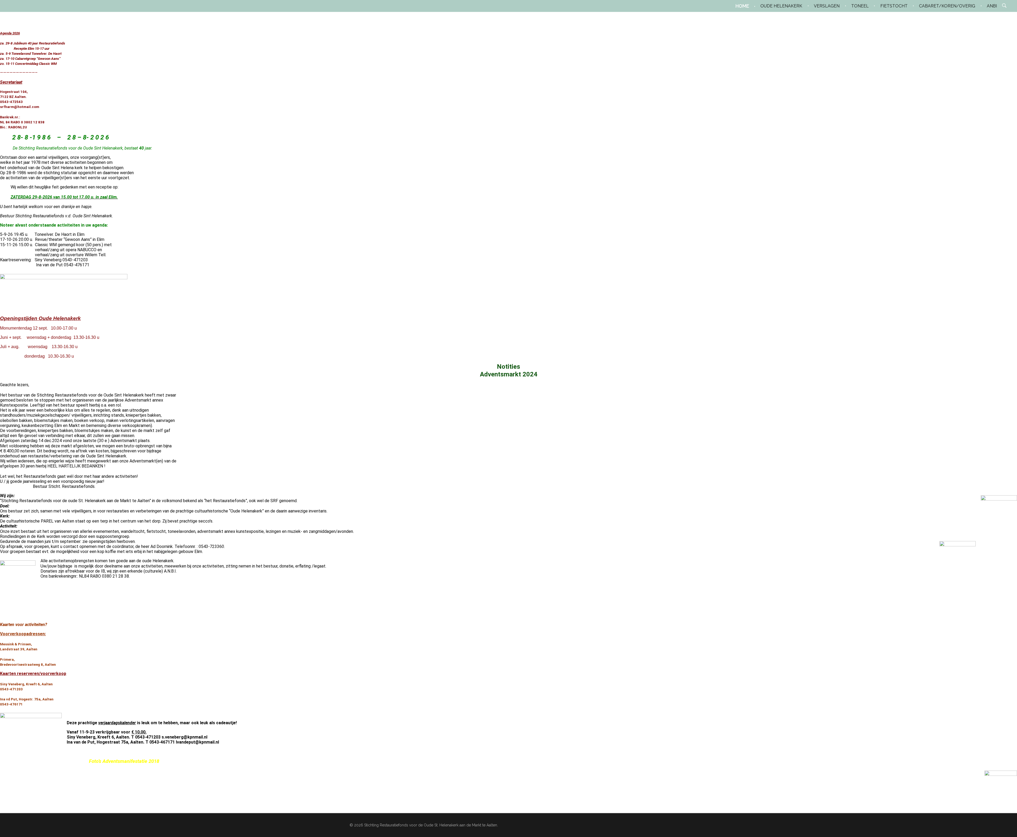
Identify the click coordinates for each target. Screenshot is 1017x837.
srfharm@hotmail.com (19, 107)
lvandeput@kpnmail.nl (197, 742)
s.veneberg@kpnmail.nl (184, 737)
